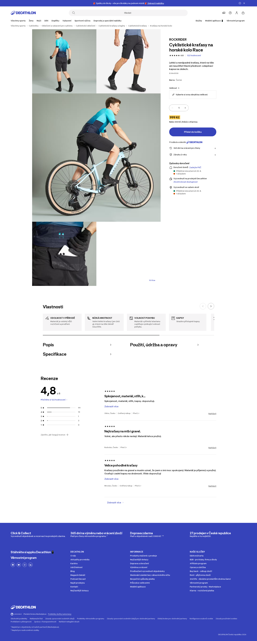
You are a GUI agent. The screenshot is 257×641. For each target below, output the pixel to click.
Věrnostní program (236, 21)
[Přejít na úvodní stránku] (23, 13)
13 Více (152, 280)
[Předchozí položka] (203, 306)
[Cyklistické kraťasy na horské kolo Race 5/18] (128, 254)
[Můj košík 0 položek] (243, 13)
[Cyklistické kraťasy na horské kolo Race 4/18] (64, 254)
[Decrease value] (172, 108)
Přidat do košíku (193, 132)
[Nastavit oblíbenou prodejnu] (224, 13)
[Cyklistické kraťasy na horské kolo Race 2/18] (64, 61)
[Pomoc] (230, 13)
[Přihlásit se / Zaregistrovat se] (236, 13)
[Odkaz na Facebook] (13, 565)
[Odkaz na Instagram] (24, 565)
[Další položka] (211, 306)
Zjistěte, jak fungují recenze (53, 435)
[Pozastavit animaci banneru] (240, 3)
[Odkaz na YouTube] (19, 565)
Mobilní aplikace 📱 (214, 21)
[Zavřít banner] (244, 3)
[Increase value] (185, 108)
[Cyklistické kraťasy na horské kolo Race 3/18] (96, 157)
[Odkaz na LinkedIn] (30, 565)
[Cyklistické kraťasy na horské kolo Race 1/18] (128, 61)
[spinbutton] (179, 108)
